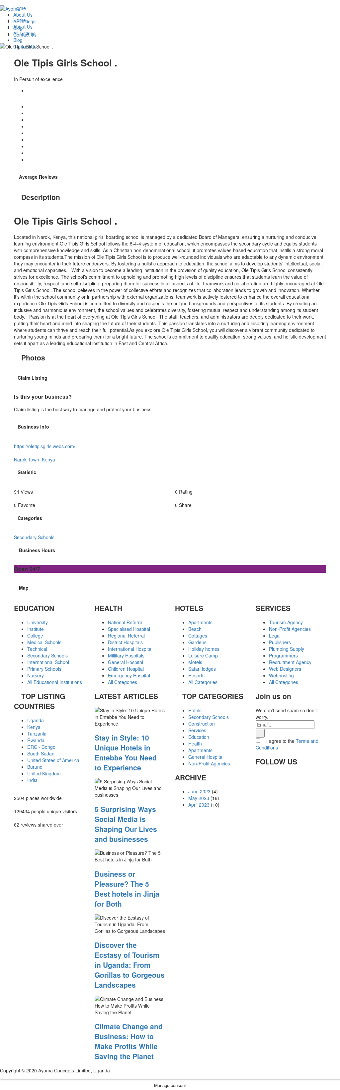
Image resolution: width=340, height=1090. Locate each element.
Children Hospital (126, 668)
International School (48, 662)
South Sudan (40, 753)
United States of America (53, 760)
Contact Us (25, 46)
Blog (18, 40)
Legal (275, 635)
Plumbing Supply (286, 648)
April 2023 (199, 804)
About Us (23, 26)
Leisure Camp (203, 655)
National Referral (125, 622)
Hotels (195, 710)
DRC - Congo (41, 746)
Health (195, 743)
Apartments (200, 622)
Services (197, 730)
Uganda (35, 720)
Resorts (196, 675)
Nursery (35, 675)
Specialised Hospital (129, 629)
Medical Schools (44, 642)
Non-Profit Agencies (209, 763)
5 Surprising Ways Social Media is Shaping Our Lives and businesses (126, 824)
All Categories (122, 682)
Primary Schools (44, 668)
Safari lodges (202, 668)
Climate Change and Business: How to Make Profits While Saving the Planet (129, 1041)
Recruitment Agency (290, 662)
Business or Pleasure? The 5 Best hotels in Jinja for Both (127, 889)
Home (19, 20)
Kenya (34, 727)
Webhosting (281, 675)
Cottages (197, 635)
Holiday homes (203, 648)
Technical (37, 648)
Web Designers (285, 668)
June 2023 (199, 791)
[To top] (2, 1077)
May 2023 (198, 798)
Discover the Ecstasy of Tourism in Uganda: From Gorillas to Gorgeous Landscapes (130, 965)
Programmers (283, 655)
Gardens (197, 642)
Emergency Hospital (129, 675)
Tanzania (36, 733)
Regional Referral (126, 635)
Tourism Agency (286, 622)
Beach (195, 629)
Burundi (35, 766)
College (35, 635)
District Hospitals (125, 642)
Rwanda (35, 740)
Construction (201, 723)
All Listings (24, 33)
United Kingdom (44, 773)
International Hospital (130, 648)
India (32, 780)
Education (198, 737)
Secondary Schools (47, 655)
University (37, 622)
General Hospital (125, 662)
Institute (35, 629)
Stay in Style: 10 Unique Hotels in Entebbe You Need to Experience (126, 752)
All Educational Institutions (54, 682)
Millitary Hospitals (126, 655)
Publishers (280, 642)
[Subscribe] (260, 733)
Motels (195, 662)
